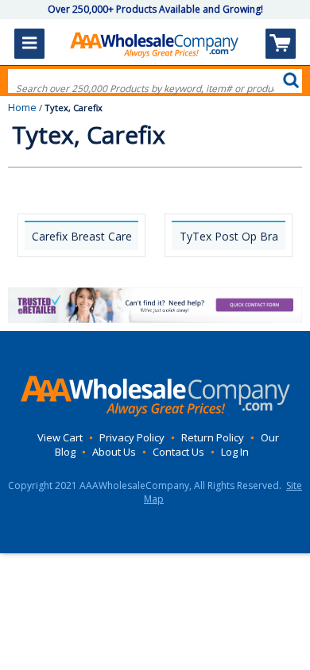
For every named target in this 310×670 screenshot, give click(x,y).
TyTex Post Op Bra (229, 236)
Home (22, 107)
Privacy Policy (132, 437)
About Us (114, 452)
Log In (235, 452)
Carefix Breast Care (82, 236)
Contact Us (178, 452)
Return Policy (212, 437)
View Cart (60, 437)
